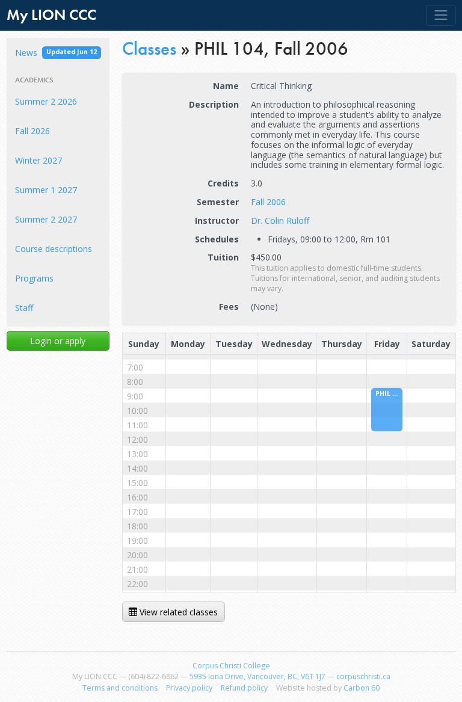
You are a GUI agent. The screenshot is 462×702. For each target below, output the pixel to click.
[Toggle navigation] (440, 15)
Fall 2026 (32, 131)
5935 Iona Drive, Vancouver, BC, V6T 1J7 (257, 676)
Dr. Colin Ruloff (280, 220)
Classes (149, 48)
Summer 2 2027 (46, 219)
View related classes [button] (177, 612)
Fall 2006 (268, 202)
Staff (24, 307)
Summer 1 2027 (46, 190)
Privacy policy (189, 688)
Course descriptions (53, 248)
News (56, 52)
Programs (34, 278)
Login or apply (57, 340)
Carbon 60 (361, 688)
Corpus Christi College (231, 665)
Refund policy (244, 688)
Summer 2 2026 (46, 101)
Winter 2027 (38, 160)
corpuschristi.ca (363, 676)
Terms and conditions (120, 688)
